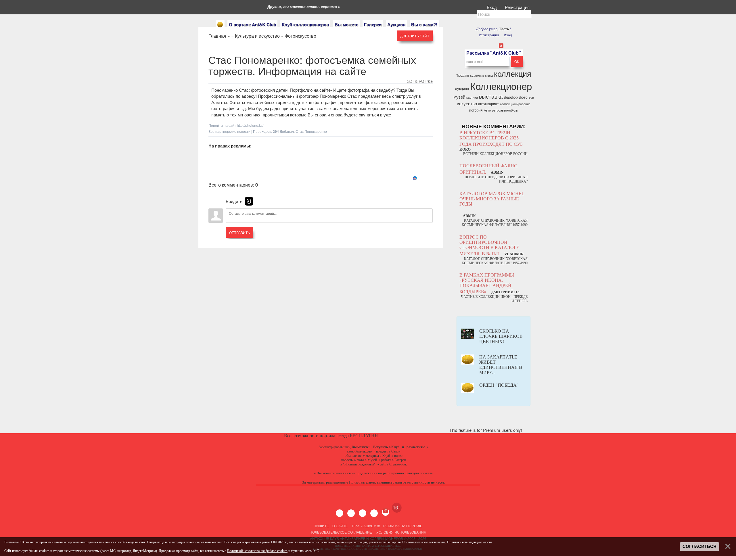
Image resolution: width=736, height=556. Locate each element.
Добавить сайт (414, 35)
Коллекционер (501, 86)
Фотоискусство (300, 35)
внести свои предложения (356, 473)
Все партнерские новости (229, 131)
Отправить (239, 232)
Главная (217, 35)
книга (489, 75)
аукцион (462, 88)
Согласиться (699, 546)
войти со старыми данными (328, 542)
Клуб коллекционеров (305, 24)
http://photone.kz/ (250, 125)
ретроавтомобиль (505, 110)
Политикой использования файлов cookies (257, 551)
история (476, 110)
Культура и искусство (257, 35)
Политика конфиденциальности (469, 542)
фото (523, 97)
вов (531, 97)
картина (472, 97)
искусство (467, 103)
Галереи (373, 24)
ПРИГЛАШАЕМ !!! (366, 525)
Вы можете (346, 24)
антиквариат (488, 103)
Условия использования (400, 532)
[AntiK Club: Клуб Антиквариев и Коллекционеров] (220, 24)
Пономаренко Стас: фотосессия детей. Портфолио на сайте (271, 90)
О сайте (340, 525)
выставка (491, 96)
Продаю (462, 75)
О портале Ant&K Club (252, 24)
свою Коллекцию (359, 451)
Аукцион (396, 24)
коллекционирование (515, 104)
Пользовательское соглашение (341, 532)
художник (477, 75)
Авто (487, 110)
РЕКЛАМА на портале (402, 525)
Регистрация (518, 7)
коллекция (512, 73)
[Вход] (249, 201)
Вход (492, 7)
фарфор (511, 97)
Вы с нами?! (424, 24)
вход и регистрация (171, 542)
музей (459, 97)
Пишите (321, 525)
